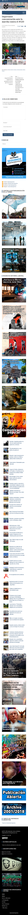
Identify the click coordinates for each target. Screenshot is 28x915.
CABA (9, 69)
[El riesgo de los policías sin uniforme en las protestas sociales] (6, 506)
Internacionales (19, 69)
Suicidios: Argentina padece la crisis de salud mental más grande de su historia (16, 443)
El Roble (3, 902)
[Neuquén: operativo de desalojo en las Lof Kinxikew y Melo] (6, 520)
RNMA (3, 894)
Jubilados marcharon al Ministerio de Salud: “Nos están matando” (16, 492)
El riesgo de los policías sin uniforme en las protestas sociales (15, 506)
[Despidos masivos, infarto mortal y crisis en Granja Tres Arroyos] (6, 626)
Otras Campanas (5, 904)
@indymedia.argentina (13, 183)
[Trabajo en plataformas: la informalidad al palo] (6, 590)
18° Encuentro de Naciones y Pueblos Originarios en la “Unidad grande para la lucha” (16, 534)
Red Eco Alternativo (6, 898)
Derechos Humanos (13, 69)
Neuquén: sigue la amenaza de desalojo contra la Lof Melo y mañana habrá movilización (16, 457)
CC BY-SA (9, 835)
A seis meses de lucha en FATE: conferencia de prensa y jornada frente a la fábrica (16, 555)
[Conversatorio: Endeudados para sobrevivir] (6, 464)
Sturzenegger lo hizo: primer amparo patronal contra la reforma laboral (16, 478)
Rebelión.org (4, 905)
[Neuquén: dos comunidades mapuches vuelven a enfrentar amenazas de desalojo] (6, 640)
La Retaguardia (5, 900)
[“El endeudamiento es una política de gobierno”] (6, 450)
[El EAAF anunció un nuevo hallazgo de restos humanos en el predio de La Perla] (6, 562)
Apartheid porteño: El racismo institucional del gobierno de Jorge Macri (16, 583)
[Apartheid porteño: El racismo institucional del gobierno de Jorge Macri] (6, 583)
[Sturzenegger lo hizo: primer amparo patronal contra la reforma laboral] (6, 478)
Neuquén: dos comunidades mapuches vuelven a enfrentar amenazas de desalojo (16, 641)
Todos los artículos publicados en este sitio (11, 845)
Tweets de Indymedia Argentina (8, 823)
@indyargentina (11, 181)
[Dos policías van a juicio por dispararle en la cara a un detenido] (6, 612)
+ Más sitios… (5, 907)
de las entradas (6, 852)
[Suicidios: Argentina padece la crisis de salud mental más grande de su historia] (6, 443)
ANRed (3, 896)
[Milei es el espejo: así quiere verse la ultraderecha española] (6, 619)
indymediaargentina (12, 185)
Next (24, 51)
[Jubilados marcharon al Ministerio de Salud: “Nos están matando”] (6, 492)
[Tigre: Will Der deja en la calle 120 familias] (6, 541)
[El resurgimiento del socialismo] (6, 576)
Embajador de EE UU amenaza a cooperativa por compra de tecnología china (16, 569)
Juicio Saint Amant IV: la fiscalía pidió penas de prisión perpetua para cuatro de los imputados (16, 648)
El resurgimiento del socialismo (16, 574)
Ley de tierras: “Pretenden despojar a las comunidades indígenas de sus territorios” (15, 606)
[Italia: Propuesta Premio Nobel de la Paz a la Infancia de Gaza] (6, 513)
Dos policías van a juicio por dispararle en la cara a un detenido (15, 613)
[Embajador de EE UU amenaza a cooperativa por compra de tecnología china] (6, 569)
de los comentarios (7, 853)
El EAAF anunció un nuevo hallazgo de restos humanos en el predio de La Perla (16, 562)
